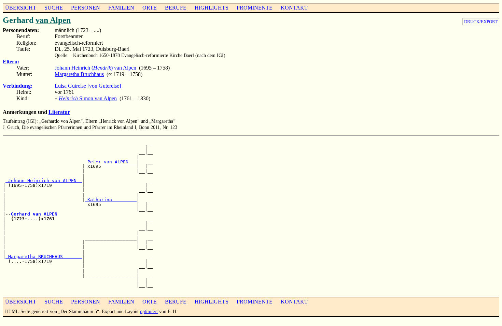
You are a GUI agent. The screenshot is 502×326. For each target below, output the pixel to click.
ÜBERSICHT (20, 8)
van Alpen (53, 20)
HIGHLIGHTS (211, 8)
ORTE (149, 8)
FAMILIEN (121, 8)
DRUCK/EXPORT (481, 21)
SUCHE (53, 8)
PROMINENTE (255, 8)
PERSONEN (85, 8)
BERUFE (175, 8)
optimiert (149, 311)
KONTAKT (294, 8)
